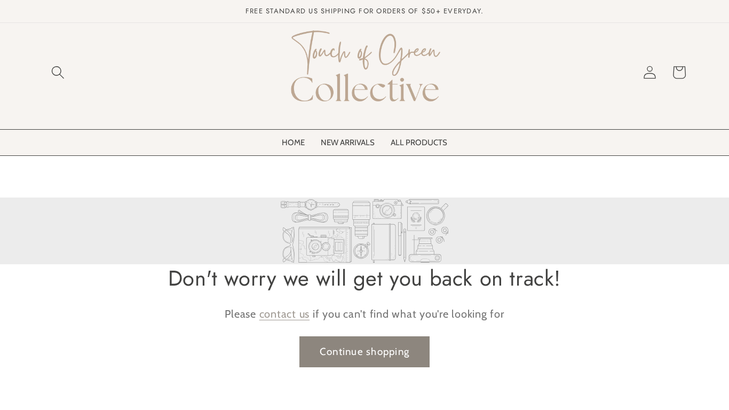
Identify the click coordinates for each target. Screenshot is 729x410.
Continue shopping (364, 351)
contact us (284, 314)
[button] (58, 72)
